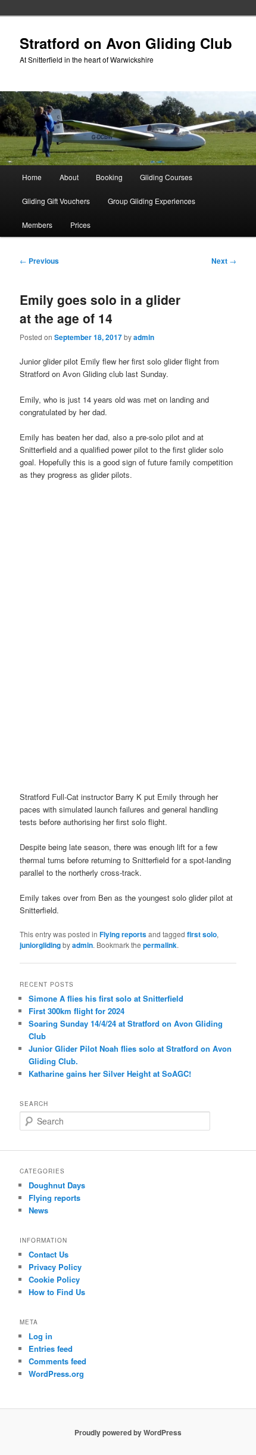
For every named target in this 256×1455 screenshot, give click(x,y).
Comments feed (57, 1361)
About (69, 177)
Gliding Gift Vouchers (56, 201)
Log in (40, 1336)
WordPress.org (56, 1373)
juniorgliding (40, 945)
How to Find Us (57, 1292)
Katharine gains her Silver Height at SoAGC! (110, 1073)
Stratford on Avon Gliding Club (126, 43)
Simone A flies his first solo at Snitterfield (106, 998)
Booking (109, 177)
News (38, 1210)
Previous (39, 260)
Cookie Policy (54, 1279)
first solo (202, 934)
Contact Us (48, 1254)
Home (32, 177)
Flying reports (122, 934)
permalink (160, 945)
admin (143, 337)
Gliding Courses (166, 177)
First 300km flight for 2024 (76, 1011)
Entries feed (51, 1348)
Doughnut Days (57, 1185)
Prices (80, 225)
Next (223, 260)
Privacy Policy (55, 1266)
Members (37, 225)
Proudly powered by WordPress (128, 1432)
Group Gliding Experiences (151, 201)
